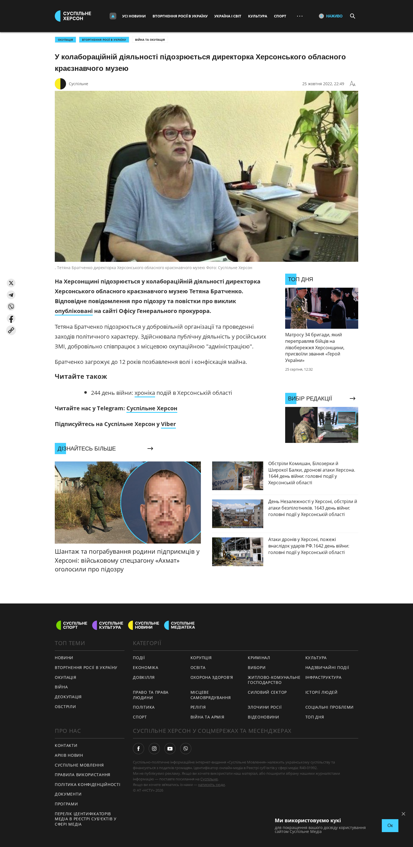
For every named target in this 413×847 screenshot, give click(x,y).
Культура (257, 16)
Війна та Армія (207, 717)
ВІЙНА (61, 687)
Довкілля (144, 677)
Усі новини (134, 16)
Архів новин (69, 755)
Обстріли (65, 706)
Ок (390, 825)
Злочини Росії (265, 707)
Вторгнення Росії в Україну (180, 16)
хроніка (145, 393)
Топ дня (314, 717)
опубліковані (74, 311)
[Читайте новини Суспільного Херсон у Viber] (185, 748)
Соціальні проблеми (329, 707)
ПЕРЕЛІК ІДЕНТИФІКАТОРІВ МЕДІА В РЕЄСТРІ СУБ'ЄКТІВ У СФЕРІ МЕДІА (86, 819)
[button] (11, 283)
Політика (144, 707)
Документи (68, 794)
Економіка (145, 667)
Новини (64, 657)
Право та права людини (151, 695)
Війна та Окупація (150, 40)
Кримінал (259, 657)
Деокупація (68, 696)
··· (299, 16)
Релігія (198, 707)
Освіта (198, 667)
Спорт (280, 16)
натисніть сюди (211, 784)
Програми (66, 804)
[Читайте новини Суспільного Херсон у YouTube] (170, 748)
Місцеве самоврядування (210, 695)
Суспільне (78, 83)
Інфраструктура (323, 677)
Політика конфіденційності (88, 784)
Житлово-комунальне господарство (274, 680)
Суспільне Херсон (151, 408)
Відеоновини (263, 717)
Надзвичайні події (327, 667)
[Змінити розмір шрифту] (352, 84)
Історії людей (321, 692)
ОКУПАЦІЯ (65, 40)
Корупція (201, 657)
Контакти (66, 745)
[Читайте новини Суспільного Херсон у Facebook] (138, 748)
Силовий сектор (267, 692)
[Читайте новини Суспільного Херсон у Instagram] (154, 748)
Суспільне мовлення (79, 765)
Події (139, 657)
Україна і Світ (227, 16)
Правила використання (82, 774)
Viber (168, 424)
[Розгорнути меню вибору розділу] (113, 16)
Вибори (257, 667)
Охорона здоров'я (211, 677)
